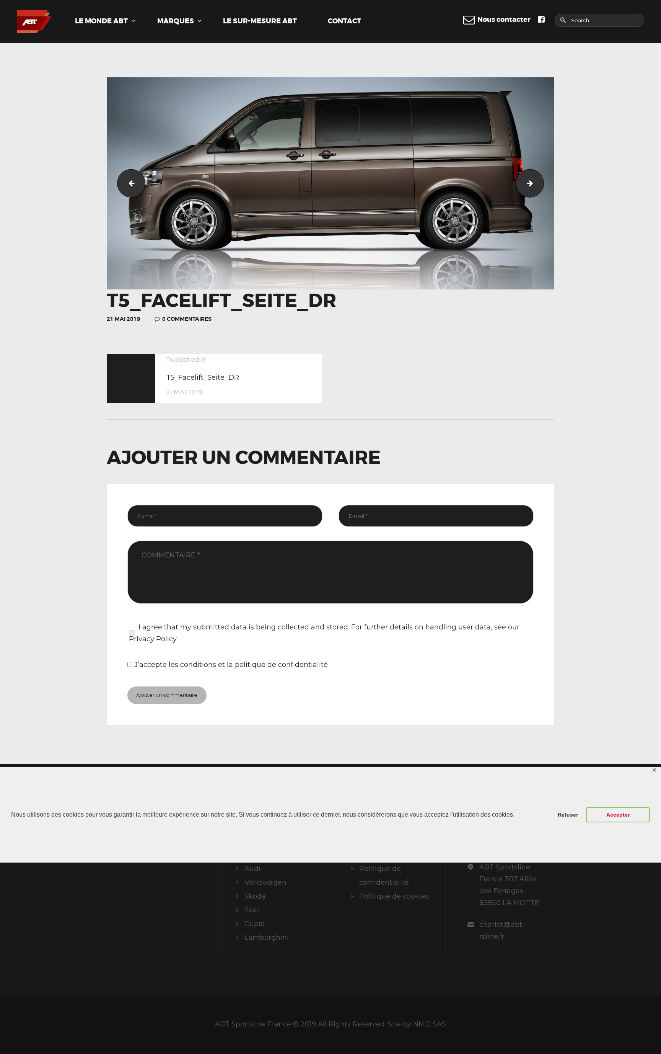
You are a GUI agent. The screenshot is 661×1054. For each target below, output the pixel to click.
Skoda (255, 896)
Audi (252, 868)
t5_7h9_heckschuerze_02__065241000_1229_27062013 (540, 183)
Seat (252, 910)
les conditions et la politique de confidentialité (248, 664)
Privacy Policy (153, 639)
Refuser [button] (568, 815)
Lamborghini (266, 937)
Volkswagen (265, 882)
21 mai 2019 (123, 318)
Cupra (254, 924)
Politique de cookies (394, 896)
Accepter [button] (618, 815)
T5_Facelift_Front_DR (128, 183)
